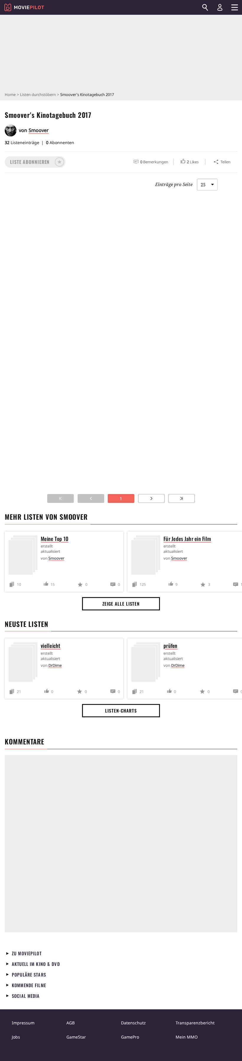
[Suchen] (205, 7)
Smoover (39, 130)
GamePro (130, 1037)
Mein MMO (187, 1037)
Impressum (23, 1023)
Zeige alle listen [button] (121, 603)
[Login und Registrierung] (219, 7)
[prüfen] (147, 663)
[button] (35, 162)
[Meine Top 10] (24, 556)
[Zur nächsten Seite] (151, 498)
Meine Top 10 (54, 538)
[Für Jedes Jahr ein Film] (147, 556)
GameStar (76, 1037)
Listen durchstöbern (38, 94)
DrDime (55, 665)
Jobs (16, 1037)
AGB (70, 1023)
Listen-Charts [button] (121, 710)
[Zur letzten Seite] (181, 498)
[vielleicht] (24, 663)
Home (10, 94)
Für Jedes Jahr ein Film (187, 538)
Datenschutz (133, 1023)
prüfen (170, 645)
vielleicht (50, 645)
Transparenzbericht (195, 1023)
